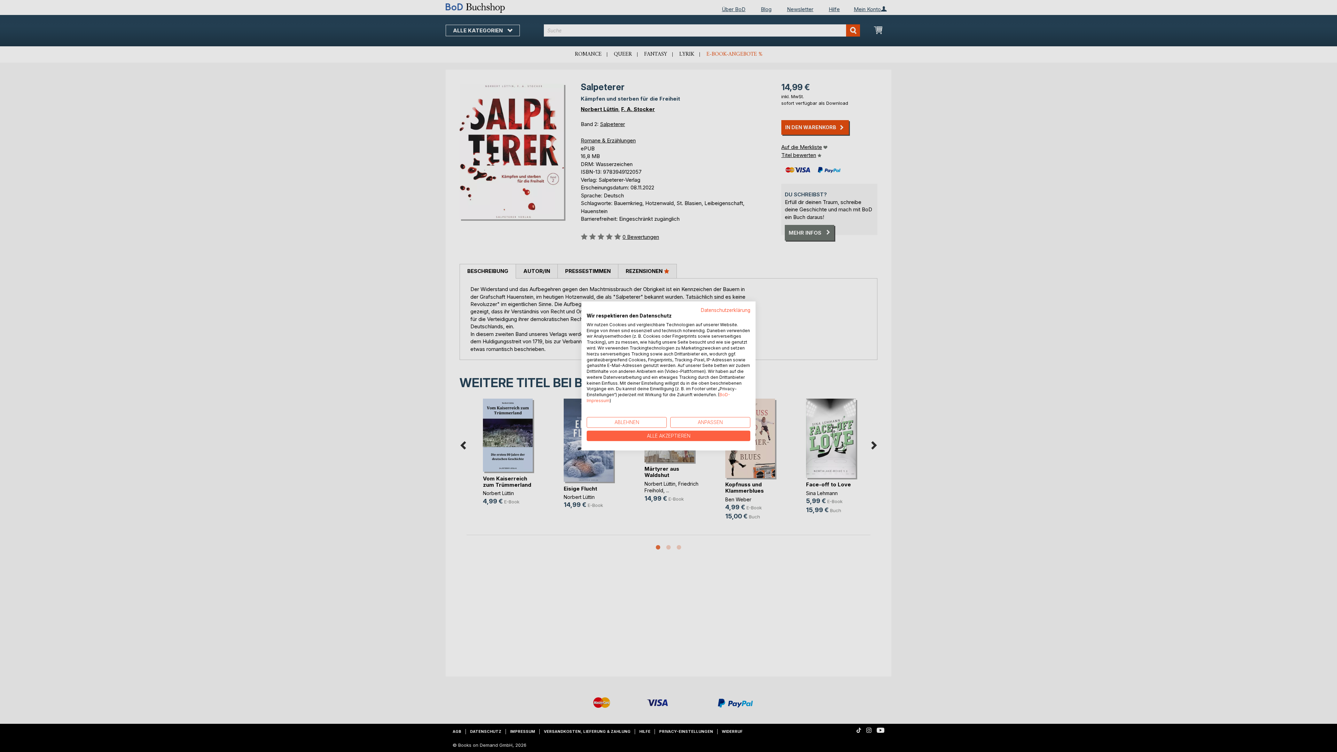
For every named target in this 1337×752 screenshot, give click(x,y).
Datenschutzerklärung (725, 310)
